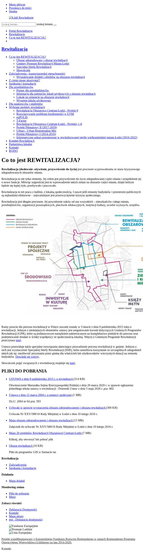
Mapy (12, 496)
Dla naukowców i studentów (26, 103)
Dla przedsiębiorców (21, 87)
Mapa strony (16, 516)
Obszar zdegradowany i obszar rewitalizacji (42, 60)
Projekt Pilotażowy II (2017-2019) (36, 127)
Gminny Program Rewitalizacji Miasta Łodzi (42, 63)
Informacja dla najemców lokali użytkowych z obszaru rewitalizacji (56, 93)
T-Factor (21, 120)
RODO (13, 150)
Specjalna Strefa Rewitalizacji (33, 66)
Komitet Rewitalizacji (21, 140)
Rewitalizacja (17, 34)
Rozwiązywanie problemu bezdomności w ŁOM (45, 114)
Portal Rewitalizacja (20, 30)
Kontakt (13, 147)
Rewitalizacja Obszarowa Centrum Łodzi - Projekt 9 (47, 110)
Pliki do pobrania (19, 493)
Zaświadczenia (17, 464)
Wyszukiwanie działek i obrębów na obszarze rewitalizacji (50, 77)
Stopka (13, 11)
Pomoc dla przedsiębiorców (32, 90)
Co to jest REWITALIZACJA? (27, 37)
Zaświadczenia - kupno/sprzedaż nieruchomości (37, 73)
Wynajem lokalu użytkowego (33, 100)
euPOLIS (22, 117)
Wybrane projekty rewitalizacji (27, 107)
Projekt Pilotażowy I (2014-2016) (36, 134)
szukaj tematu (45, 24)
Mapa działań (17, 480)
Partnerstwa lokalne (20, 144)
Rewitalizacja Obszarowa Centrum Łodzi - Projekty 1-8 (49, 124)
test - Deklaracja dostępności (25, 519)
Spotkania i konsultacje (22, 83)
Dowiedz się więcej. (27, 356)
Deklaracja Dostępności (23, 509)
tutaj (18, 340)
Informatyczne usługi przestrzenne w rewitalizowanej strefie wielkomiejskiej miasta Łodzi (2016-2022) (76, 137)
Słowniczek (23, 70)
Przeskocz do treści (20, 8)
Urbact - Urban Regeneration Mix (36, 130)
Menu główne (17, 4)
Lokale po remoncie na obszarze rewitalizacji (42, 97)
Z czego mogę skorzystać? (24, 80)
